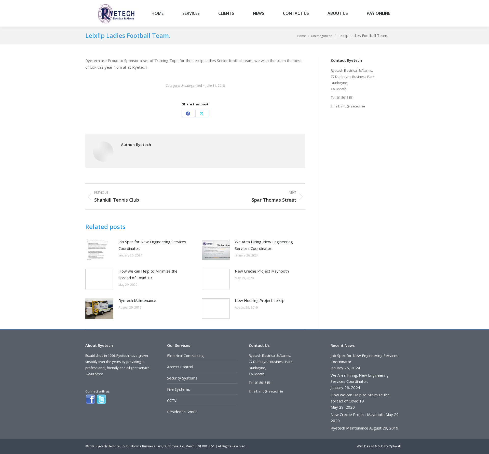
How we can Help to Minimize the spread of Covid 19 (148, 274)
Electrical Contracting (185, 355)
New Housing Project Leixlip (259, 300)
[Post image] (99, 250)
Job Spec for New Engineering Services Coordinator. (152, 245)
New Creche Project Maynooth (262, 271)
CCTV (171, 400)
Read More (94, 374)
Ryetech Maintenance (137, 300)
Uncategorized (191, 85)
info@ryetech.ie (353, 106)
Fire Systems (178, 389)
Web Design (365, 446)
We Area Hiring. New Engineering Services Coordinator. (264, 245)
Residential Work (182, 411)
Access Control (180, 366)
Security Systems (182, 378)
